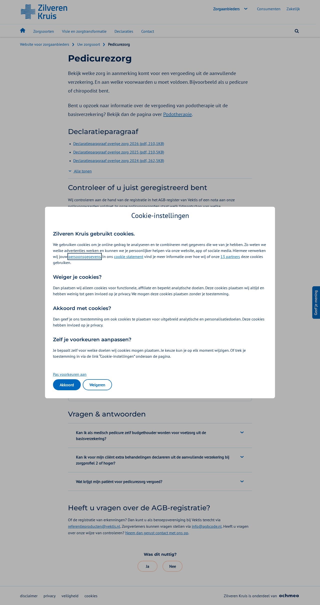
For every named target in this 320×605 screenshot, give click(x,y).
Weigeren (97, 384)
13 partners (230, 256)
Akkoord (67, 384)
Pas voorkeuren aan (69, 374)
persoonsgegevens (84, 256)
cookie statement (128, 256)
